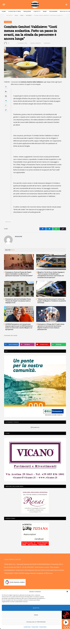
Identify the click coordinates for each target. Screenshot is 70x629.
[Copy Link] (6, 110)
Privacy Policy (35, 627)
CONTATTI (37, 11)
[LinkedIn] (6, 91)
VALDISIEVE (8, 22)
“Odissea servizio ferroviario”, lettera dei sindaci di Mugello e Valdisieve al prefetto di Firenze (51, 300)
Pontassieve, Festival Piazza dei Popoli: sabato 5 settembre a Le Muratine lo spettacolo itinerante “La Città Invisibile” (19, 273)
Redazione (13, 43)
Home (4, 11)
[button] (67, 591)
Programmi (53, 11)
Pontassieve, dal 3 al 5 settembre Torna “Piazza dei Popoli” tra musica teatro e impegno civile (18, 300)
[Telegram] (6, 100)
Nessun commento (35, 43)
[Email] (6, 96)
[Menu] (4, 5)
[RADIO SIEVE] (35, 4)
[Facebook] (6, 87)
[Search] (66, 5)
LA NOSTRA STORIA (14, 11)
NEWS (45, 11)
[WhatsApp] (6, 105)
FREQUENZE (27, 11)
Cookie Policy (27, 627)
